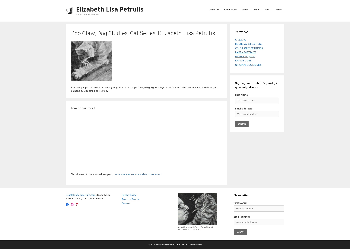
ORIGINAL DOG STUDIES (248, 64)
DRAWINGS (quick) (245, 56)
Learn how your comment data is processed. (137, 174)
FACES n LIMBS (243, 60)
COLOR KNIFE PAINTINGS (249, 48)
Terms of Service (130, 199)
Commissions (230, 9)
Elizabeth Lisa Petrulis (110, 9)
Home (245, 9)
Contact (278, 9)
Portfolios (214, 9)
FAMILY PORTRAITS (245, 52)
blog (267, 9)
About (256, 9)
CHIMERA (240, 39)
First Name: (241, 94)
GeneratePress (195, 244)
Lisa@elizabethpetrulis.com (80, 194)
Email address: (243, 108)
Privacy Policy (129, 194)
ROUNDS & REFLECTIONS (248, 43)
